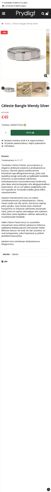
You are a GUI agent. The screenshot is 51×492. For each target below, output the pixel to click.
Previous (3, 88)
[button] (47, 13)
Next (48, 88)
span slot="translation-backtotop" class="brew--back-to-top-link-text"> (48, 489)
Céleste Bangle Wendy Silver (25, 23)
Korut (7, 23)
